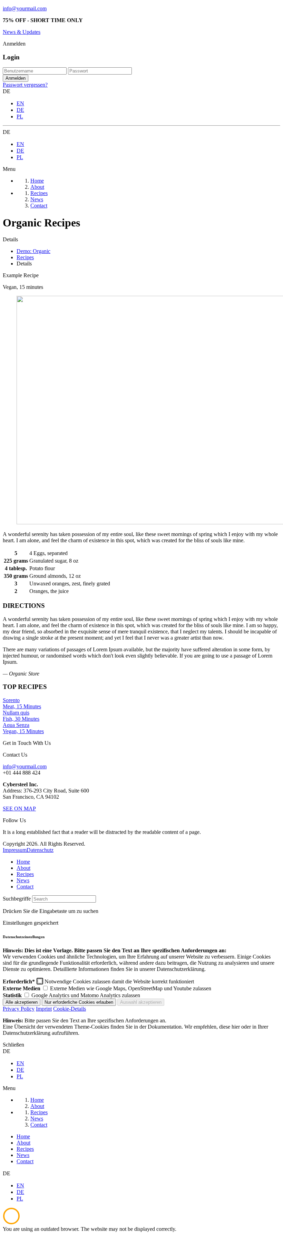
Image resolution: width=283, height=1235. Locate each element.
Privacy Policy (19, 1009)
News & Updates (21, 32)
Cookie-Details (69, 1009)
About (23, 868)
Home (23, 862)
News (23, 880)
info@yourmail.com (25, 8)
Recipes (25, 874)
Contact (25, 886)
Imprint (44, 1009)
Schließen (13, 1045)
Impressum (15, 850)
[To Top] (11, 1223)
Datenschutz (40, 850)
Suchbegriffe (17, 899)
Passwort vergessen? (25, 85)
